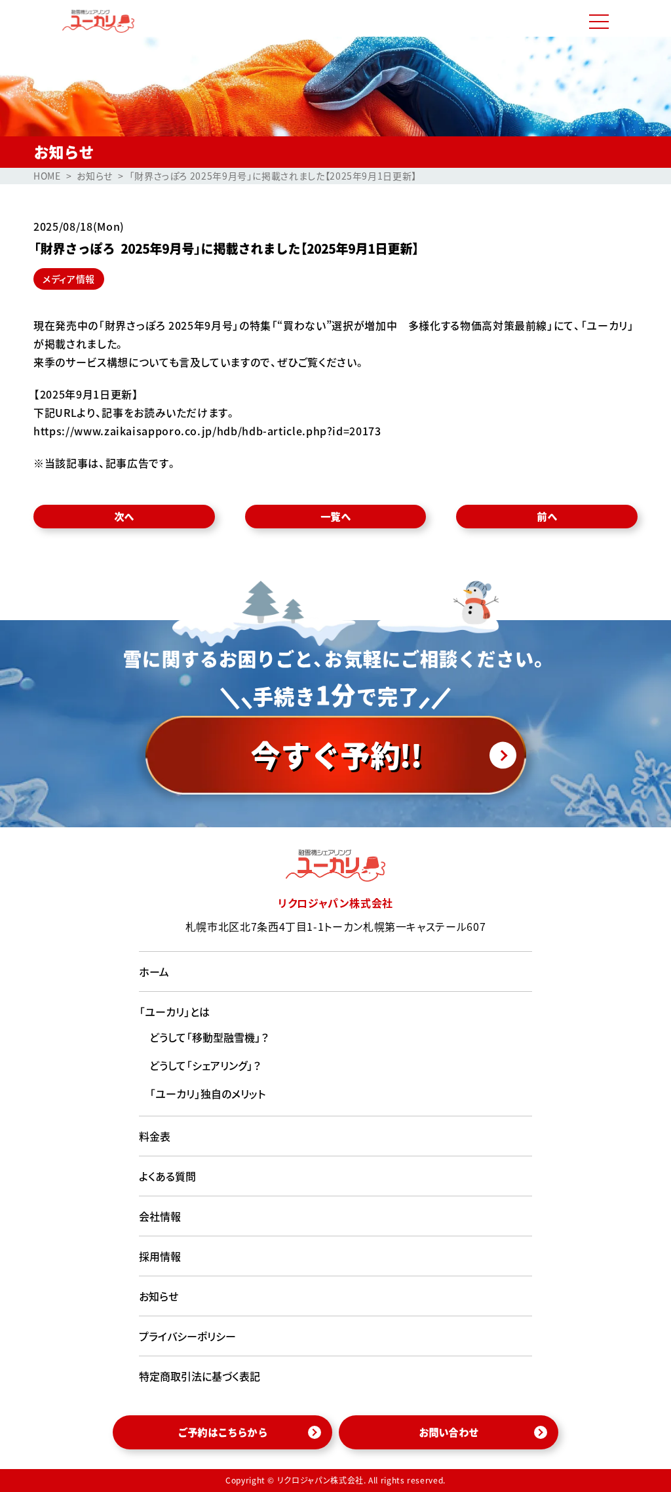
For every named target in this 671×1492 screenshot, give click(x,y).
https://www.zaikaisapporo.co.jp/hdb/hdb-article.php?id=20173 (207, 431)
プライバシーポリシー (187, 1336)
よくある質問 (167, 1176)
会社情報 (160, 1216)
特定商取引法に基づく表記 (199, 1376)
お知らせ (158, 1296)
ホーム (154, 971)
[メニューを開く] (599, 21)
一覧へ (335, 516)
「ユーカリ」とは (174, 1011)
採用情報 (160, 1256)
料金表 (154, 1136)
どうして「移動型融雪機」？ (209, 1037)
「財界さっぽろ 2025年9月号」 (168, 325)
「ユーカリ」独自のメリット (207, 1093)
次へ (124, 516)
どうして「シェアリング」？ (205, 1065)
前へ (546, 516)
